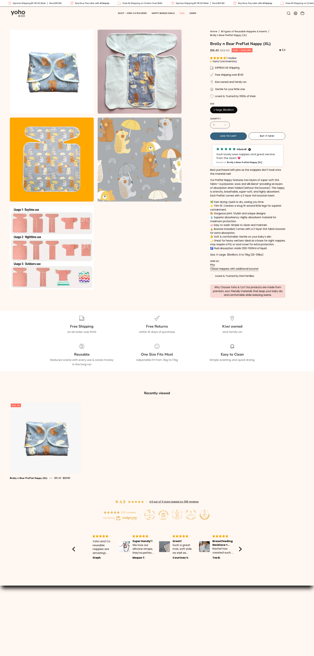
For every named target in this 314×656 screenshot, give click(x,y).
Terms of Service (171, 627)
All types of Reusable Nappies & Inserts (244, 31)
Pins (212, 265)
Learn (97, 621)
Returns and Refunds (174, 615)
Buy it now (267, 136)
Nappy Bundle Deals (107, 610)
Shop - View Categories (110, 604)
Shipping (166, 610)
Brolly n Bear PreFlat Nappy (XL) (28, 478)
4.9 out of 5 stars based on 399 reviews (174, 502)
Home (213, 31)
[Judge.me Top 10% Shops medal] (204, 515)
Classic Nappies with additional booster (234, 268)
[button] (193, 13)
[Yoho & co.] (18, 13)
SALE (96, 615)
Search (165, 604)
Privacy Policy (169, 621)
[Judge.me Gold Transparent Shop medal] (149, 515)
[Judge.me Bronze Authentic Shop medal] (191, 515)
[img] (282, 50)
